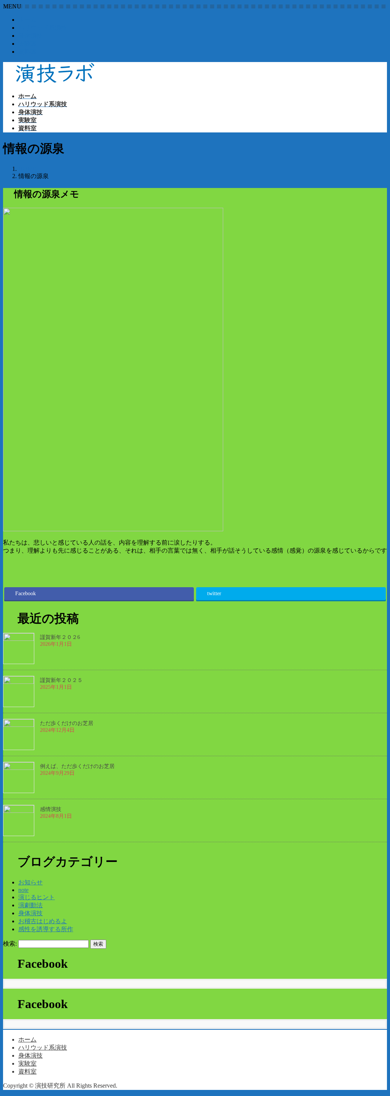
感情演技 (50, 809)
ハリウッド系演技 (42, 27)
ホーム (27, 19)
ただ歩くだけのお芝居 (66, 723)
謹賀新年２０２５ (61, 680)
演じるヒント (36, 897)
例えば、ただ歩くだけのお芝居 (77, 766)
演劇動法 (30, 905)
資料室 (27, 51)
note (23, 890)
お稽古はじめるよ (42, 921)
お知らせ (30, 882)
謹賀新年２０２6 (60, 637)
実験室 (27, 43)
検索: (10, 943)
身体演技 (30, 35)
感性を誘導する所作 (45, 929)
